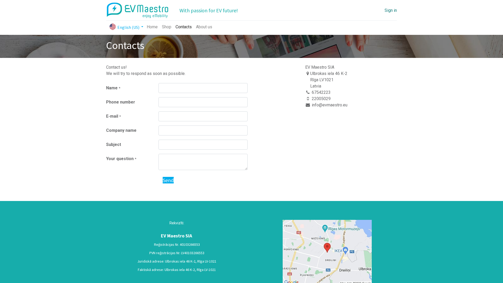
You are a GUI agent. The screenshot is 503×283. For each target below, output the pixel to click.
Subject (113, 144)
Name (113, 87)
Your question (121, 158)
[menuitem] (152, 27)
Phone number (120, 102)
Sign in (391, 10)
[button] (168, 180)
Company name (121, 130)
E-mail (113, 116)
